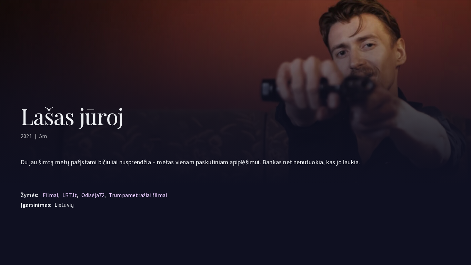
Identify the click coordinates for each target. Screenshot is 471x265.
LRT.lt (69, 195)
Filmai (50, 195)
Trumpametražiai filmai (138, 195)
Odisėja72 (93, 195)
